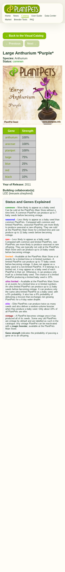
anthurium (11, 137)
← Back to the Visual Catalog (24, 35)
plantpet (10, 150)
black (8, 176)
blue (8, 163)
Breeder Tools (20, 19)
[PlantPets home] (22, 9)
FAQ (32, 19)
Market (8, 19)
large (8, 157)
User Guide (36, 16)
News (16, 16)
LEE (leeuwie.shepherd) (18, 193)
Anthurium (21, 58)
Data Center (50, 16)
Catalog (25, 16)
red (7, 170)
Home (8, 16)
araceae (10, 143)
